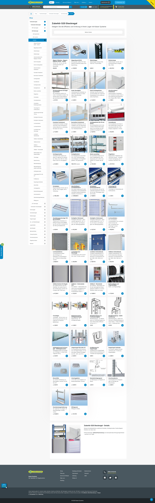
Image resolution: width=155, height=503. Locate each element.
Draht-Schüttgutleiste (38, 64)
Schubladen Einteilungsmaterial (37, 104)
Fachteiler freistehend (38, 72)
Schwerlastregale (33, 212)
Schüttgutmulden (37, 84)
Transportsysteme (33, 234)
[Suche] (70, 7)
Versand (86, 473)
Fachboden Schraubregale (36, 206)
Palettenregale (33, 215)
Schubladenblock (37, 100)
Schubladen (36, 97)
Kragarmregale (33, 218)
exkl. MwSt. (94, 7)
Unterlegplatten (37, 188)
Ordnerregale (32, 209)
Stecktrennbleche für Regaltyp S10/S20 (38, 58)
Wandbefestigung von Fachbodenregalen (96, 316)
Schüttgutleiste (37, 78)
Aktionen (31, 243)
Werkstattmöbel (33, 231)
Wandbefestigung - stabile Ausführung (37, 167)
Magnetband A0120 (38, 47)
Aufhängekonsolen (37, 171)
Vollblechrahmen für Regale (60, 284)
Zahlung (74, 475)
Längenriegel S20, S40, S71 (38, 175)
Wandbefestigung (37, 163)
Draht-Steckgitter (37, 61)
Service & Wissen (64, 475)
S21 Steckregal (35, 203)
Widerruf (74, 478)
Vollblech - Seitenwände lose (37, 145)
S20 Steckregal (64, 13)
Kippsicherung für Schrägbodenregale (76, 316)
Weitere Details (88, 32)
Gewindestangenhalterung (38, 197)
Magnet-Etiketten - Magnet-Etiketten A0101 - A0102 (60, 61)
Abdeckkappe (36, 50)
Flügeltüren (36, 94)
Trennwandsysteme (34, 237)
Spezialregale (32, 228)
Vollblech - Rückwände (38, 149)
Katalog (62, 480)
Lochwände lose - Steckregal (37, 130)
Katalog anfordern (77, 471)
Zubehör (34, 40)
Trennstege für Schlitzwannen (37, 108)
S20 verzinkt (35, 37)
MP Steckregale (35, 27)
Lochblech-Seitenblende (36, 135)
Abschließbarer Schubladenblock (76, 187)
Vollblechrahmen (37, 141)
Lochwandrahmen (37, 126)
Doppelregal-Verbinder (38, 181)
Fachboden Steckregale (54, 13)
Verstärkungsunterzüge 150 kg (38, 113)
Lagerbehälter (32, 225)
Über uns (62, 478)
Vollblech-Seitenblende (38, 138)
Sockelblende (36, 81)
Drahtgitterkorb (37, 87)
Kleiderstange (36, 53)
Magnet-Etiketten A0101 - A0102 (37, 44)
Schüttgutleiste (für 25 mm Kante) (97, 123)
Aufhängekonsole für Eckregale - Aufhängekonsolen (60, 348)
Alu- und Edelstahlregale (35, 221)
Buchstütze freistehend (38, 75)
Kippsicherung (36, 160)
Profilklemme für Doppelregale (94, 348)
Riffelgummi (36, 200)
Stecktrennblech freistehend (37, 68)
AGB (85, 475)
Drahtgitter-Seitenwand (38, 120)
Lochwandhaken (37, 123)
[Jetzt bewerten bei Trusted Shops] (4, 486)
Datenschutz (87, 471)
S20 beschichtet (36, 34)
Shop (36, 13)
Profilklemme (36, 178)
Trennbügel (36, 157)
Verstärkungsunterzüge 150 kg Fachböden (60, 218)
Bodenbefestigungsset (38, 191)
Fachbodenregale (43, 13)
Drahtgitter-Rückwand (38, 117)
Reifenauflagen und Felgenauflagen (37, 153)
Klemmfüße (36, 185)
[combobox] (57, 7)
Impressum (75, 473)
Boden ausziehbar (37, 90)
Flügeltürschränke (33, 240)
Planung (62, 473)
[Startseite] (30, 13)
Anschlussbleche (37, 194)
